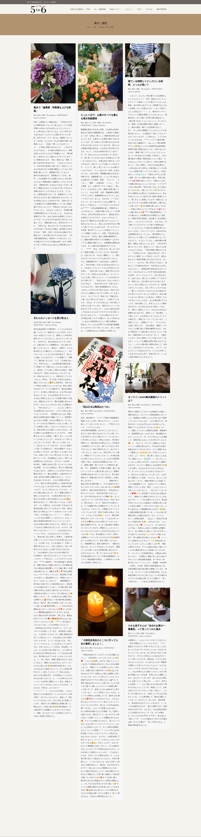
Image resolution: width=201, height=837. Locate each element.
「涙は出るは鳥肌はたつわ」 (96, 406)
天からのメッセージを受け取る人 (51, 318)
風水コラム (88, 123)
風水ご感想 (41, 115)
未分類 (36, 322)
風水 (35, 115)
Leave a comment (40, 118)
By (51, 115)
